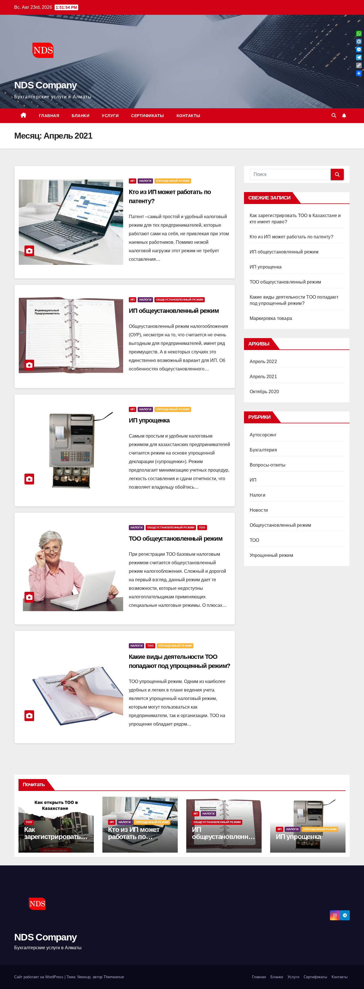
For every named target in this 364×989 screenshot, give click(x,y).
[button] (334, 115)
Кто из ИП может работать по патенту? (291, 236)
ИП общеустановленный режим (173, 310)
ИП (133, 180)
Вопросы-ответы (268, 465)
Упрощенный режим (172, 180)
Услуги (110, 115)
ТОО (202, 527)
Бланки (80, 115)
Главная (49, 115)
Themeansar (114, 977)
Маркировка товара (271, 318)
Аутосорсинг (263, 434)
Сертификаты (147, 115)
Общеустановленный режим (179, 299)
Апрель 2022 (263, 361)
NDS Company (45, 85)
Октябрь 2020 (264, 391)
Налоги (145, 180)
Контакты (188, 115)
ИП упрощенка (149, 420)
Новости (259, 510)
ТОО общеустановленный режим (175, 538)
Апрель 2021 (263, 376)
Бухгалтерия (263, 449)
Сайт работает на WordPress (39, 977)
